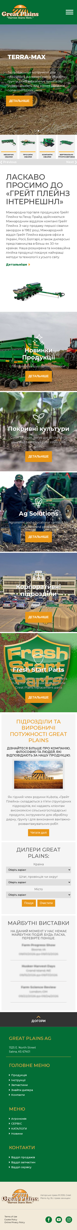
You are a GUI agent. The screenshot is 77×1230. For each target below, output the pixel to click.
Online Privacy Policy (14, 1222)
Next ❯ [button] (71, 162)
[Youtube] (59, 1219)
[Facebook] (48, 1219)
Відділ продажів (23, 1157)
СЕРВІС (16, 1123)
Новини (17, 1133)
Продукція (19, 1075)
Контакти (18, 1095)
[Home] (20, 12)
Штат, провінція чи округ (38, 877)
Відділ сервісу (21, 1167)
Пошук (28, 903)
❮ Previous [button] (8, 162)
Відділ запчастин (23, 1162)
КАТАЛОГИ (19, 1128)
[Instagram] (69, 1219)
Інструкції (18, 1080)
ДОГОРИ (38, 1021)
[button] (38, 131)
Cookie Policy (10, 1219)
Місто (38, 889)
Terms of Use (10, 1216)
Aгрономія (18, 1118)
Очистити (46, 903)
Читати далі (38, 832)
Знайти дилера (22, 1090)
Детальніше (19, 100)
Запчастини (19, 1085)
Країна (38, 864)
